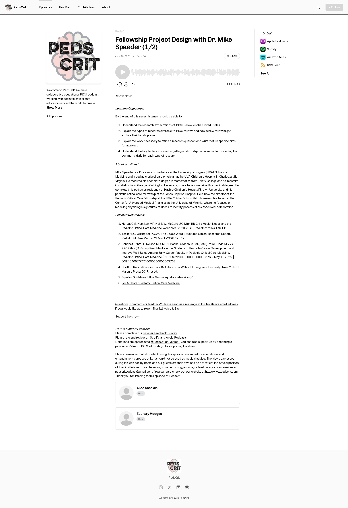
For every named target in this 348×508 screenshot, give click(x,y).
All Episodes (54, 116)
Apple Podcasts (277, 41)
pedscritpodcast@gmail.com (133, 371)
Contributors (86, 7)
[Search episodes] (318, 7)
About (106, 7)
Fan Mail (64, 7)
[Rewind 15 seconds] (119, 84)
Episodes (45, 7)
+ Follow (334, 7)
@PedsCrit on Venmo (165, 342)
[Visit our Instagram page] (161, 487)
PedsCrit (20, 7)
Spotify (272, 49)
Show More (54, 107)
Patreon (134, 346)
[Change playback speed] (133, 84)
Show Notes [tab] (124, 96)
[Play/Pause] (122, 72)
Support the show (127, 316)
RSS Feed (273, 65)
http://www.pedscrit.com (221, 371)
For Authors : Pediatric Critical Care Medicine (151, 283)
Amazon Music (277, 57)
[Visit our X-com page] (169, 487)
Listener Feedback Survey (160, 333)
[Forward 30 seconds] (126, 84)
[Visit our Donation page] (187, 487)
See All (265, 73)
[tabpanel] (177, 244)
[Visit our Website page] (178, 487)
